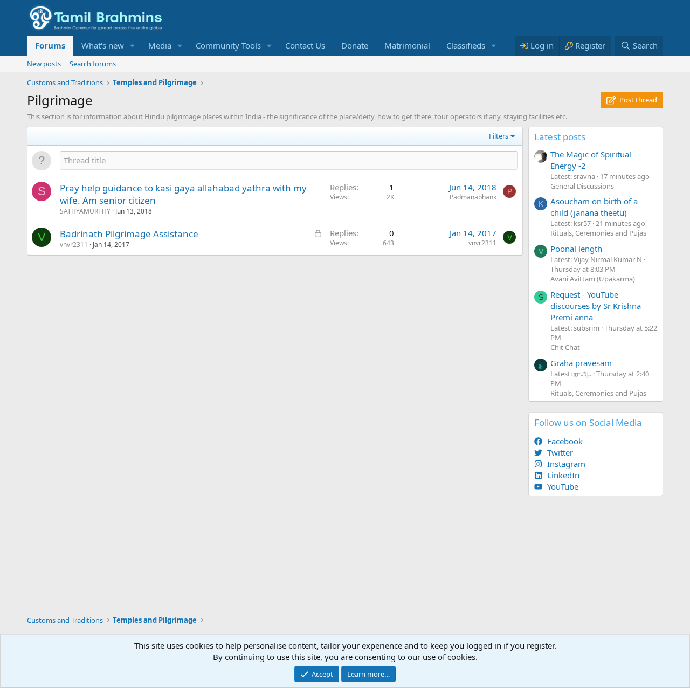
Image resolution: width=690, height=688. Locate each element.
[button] (132, 46)
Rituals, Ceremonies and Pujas (598, 233)
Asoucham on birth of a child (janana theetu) (594, 207)
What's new (102, 45)
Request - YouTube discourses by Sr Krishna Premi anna (595, 305)
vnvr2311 (74, 244)
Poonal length (576, 248)
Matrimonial (407, 45)
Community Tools (228, 45)
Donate (354, 45)
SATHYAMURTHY (85, 211)
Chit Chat (565, 347)
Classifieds (465, 45)
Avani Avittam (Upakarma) (592, 279)
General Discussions (582, 186)
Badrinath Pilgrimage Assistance (129, 234)
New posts (44, 63)
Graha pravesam (581, 362)
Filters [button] (498, 136)
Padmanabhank (473, 197)
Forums (50, 45)
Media (159, 45)
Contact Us (305, 45)
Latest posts (559, 136)
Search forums (93, 63)
